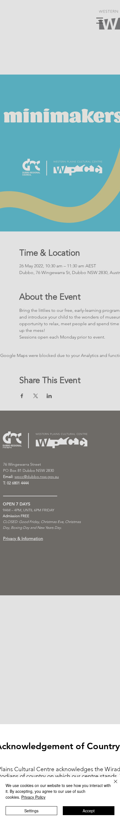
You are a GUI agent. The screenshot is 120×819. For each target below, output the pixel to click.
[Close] (112, 784)
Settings (31, 810)
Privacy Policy (33, 797)
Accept (89, 810)
